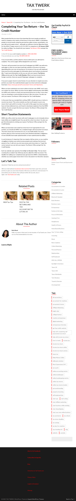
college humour (57, 314)
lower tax (55, 354)
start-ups (55, 398)
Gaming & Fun (56, 218)
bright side (56, 311)
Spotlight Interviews (57, 264)
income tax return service (22, 168)
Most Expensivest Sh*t (59, 364)
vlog (66, 429)
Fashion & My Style (57, 211)
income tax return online (60, 347)
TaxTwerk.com (12, 174)
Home (3, 22)
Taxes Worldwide (57, 274)
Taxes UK (9, 22)
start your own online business (62, 412)
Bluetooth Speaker (57, 197)
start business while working (61, 405)
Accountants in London (58, 186)
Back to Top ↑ (70, 499)
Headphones (55, 221)
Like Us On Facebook (34, 451)
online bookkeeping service (60, 378)
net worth (56, 368)
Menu (3, 15)
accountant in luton (58, 304)
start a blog (64, 398)
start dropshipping (58, 409)
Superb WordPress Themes (36, 499)
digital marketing (57, 321)
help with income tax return (61, 337)
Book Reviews (56, 200)
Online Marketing (57, 246)
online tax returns (58, 381)
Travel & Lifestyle (57, 281)
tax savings (56, 422)
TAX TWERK (38, 5)
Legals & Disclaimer (33, 484)
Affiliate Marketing (57, 193)
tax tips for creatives (59, 426)
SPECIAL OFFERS (57, 260)
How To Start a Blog (57, 232)
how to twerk (57, 340)
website (55, 433)
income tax (66, 340)
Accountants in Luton (58, 190)
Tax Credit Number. (7, 50)
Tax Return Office (35, 48)
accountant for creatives (60, 301)
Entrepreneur (55, 207)
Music (53, 239)
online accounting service (60, 371)
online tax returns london (60, 385)
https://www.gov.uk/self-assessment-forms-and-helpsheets (25, 84)
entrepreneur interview (59, 325)
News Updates (56, 242)
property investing (58, 392)
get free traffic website (59, 328)
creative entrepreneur (59, 318)
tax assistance (57, 416)
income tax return (58, 344)
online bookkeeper (58, 374)
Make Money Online (58, 357)
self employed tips (58, 395)
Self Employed (56, 256)
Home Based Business (58, 228)
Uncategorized (56, 285)
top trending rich (57, 429)
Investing (54, 235)
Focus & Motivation (57, 214)
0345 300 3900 (32, 54)
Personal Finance (56, 249)
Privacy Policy (31, 477)
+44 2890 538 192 (24, 56)
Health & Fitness (56, 225)
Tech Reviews (56, 278)
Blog (29, 464)
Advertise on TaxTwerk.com (36, 470)
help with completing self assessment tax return (60, 332)
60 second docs (57, 297)
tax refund (67, 416)
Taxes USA (55, 271)
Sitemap (30, 490)
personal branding (58, 388)
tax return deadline (58, 419)
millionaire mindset (58, 361)
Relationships (55, 253)
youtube (62, 433)
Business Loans (56, 204)
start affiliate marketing (59, 402)
